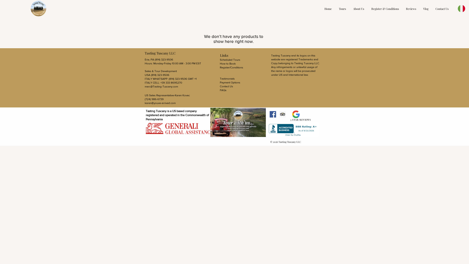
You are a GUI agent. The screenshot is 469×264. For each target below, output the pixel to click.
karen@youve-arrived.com (160, 102)
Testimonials (227, 78)
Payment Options (230, 82)
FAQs (223, 90)
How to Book (228, 63)
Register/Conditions (231, 67)
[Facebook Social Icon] (273, 114)
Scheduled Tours (230, 59)
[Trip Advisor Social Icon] (282, 114)
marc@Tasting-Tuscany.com (161, 86)
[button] (386, 9)
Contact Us (226, 86)
